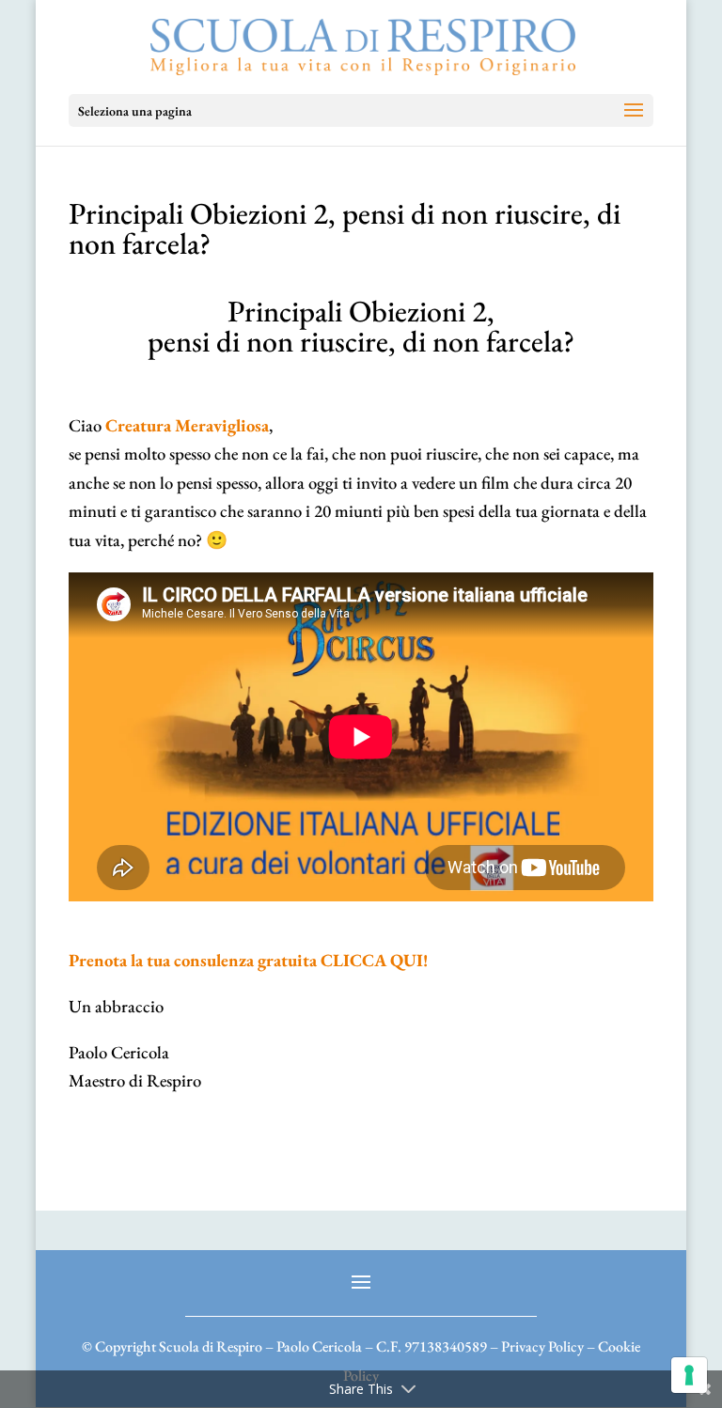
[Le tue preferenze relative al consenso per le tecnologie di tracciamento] (689, 1375)
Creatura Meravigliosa (187, 425)
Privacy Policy (542, 1346)
